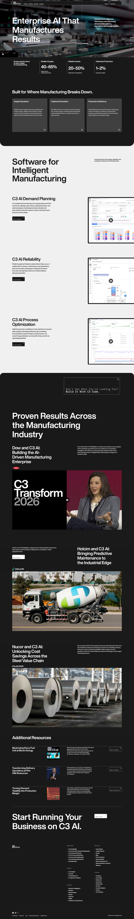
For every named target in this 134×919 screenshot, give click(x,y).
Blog (97, 855)
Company (98, 875)
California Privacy (44, 915)
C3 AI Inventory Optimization (76, 857)
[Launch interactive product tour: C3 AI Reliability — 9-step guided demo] (111, 281)
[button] (106, 3)
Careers (98, 890)
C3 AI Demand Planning (74, 853)
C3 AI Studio (71, 871)
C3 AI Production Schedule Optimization (79, 851)
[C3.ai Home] (17, 3)
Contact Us (112, 3)
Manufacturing (72, 892)
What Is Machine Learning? (103, 863)
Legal (26, 915)
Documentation (100, 859)
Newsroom (99, 880)
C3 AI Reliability (72, 849)
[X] (18, 912)
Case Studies (99, 849)
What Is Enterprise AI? (102, 861)
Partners (98, 886)
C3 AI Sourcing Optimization (76, 859)
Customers (99, 882)
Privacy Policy (14, 915)
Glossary (98, 865)
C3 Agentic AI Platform (74, 877)
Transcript (3, 532)
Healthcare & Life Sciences (75, 900)
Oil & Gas (70, 896)
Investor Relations (100, 888)
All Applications (72, 861)
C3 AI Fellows (99, 892)
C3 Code (70, 873)
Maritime (70, 890)
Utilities (70, 898)
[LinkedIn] (15, 912)
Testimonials (99, 884)
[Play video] (67, 500)
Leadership (99, 877)
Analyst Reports (100, 851)
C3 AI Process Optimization (75, 855)
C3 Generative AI (73, 875)
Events (98, 853)
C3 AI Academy (100, 857)
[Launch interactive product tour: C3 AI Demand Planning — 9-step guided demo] (111, 220)
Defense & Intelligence (74, 888)
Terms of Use (21, 915)
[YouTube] (13, 912)
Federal (70, 894)
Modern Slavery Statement (34, 915)
